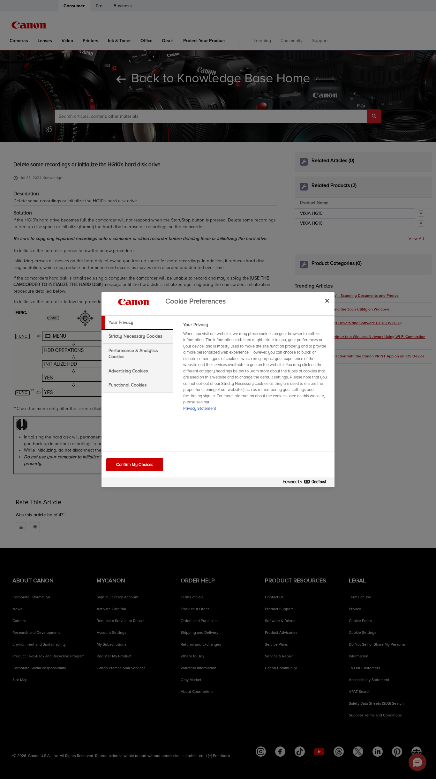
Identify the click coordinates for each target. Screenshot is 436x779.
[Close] (327, 301)
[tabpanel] (256, 368)
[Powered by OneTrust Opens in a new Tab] (307, 483)
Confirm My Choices (134, 464)
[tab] (137, 323)
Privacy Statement (199, 408)
